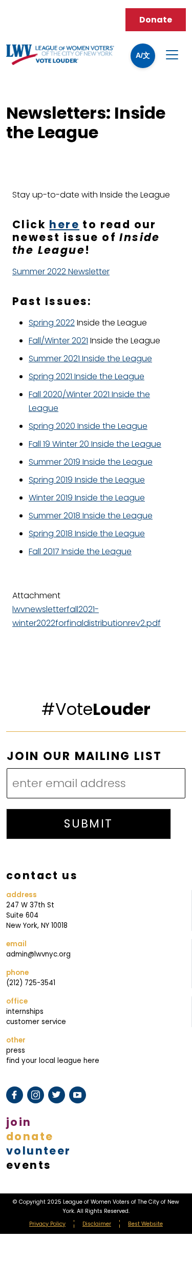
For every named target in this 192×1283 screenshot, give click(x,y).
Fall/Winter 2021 (58, 340)
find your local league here (52, 1060)
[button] (143, 56)
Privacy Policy (47, 1224)
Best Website (145, 1224)
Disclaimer (96, 1224)
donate (29, 1136)
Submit (88, 824)
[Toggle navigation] (172, 54)
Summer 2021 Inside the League (90, 358)
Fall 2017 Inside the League (80, 551)
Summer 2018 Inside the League (91, 515)
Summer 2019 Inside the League (91, 462)
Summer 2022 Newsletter (61, 271)
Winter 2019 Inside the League (87, 498)
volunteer (38, 1150)
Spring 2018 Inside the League (87, 533)
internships (25, 1011)
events (28, 1165)
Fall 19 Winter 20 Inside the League (95, 444)
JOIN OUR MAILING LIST (84, 756)
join (19, 1122)
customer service (36, 1022)
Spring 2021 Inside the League (86, 376)
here (64, 224)
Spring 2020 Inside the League (88, 426)
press (15, 1050)
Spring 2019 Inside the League (87, 480)
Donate (155, 20)
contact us (42, 875)
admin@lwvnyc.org (38, 954)
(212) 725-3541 (30, 983)
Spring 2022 (52, 323)
